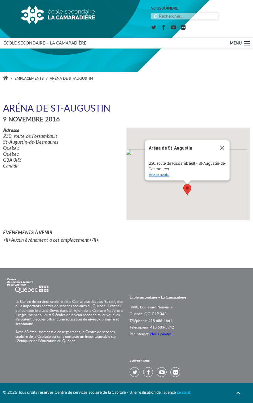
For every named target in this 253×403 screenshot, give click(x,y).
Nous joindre (164, 8)
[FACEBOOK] (163, 28)
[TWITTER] (154, 28)
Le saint (183, 393)
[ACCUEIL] (5, 78)
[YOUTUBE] (173, 28)
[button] (187, 190)
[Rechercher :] (184, 16)
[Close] (222, 147)
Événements (159, 174)
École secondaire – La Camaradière (44, 43)
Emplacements (29, 78)
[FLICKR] (183, 28)
